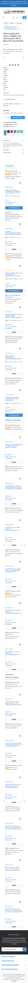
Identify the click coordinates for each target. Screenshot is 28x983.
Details (14, 249)
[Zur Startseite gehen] (14, 12)
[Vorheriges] (4, 57)
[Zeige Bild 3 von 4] (15, 65)
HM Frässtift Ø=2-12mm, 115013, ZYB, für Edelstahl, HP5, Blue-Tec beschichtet (13, 827)
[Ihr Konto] (21, 17)
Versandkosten (6, 976)
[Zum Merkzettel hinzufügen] (20, 183)
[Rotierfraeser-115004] (14, 57)
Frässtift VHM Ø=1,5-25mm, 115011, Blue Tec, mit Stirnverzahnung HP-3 (13, 786)
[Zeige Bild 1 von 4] (9, 65)
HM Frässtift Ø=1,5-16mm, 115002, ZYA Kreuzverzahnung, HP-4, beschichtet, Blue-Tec (12, 529)
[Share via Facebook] (5, 131)
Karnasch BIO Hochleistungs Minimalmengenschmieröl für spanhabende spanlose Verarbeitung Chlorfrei (13, 357)
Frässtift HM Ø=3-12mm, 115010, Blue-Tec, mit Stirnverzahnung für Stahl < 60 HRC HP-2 (14, 703)
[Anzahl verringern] (4, 117)
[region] (14, 69)
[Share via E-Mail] (5, 134)
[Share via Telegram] (21, 131)
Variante (6, 110)
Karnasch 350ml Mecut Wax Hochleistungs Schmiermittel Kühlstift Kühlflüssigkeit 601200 (13, 274)
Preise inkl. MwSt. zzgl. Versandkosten (13, 95)
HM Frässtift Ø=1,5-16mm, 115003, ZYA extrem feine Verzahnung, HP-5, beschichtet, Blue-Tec (12, 570)
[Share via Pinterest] (11, 131)
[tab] (13, 143)
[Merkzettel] (17, 17)
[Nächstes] (23, 57)
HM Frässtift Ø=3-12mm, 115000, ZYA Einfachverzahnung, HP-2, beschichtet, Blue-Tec (13, 653)
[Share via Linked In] (15, 131)
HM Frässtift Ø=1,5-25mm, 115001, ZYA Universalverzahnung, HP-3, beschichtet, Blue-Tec (13, 612)
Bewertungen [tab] (6, 149)
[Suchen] (13, 17)
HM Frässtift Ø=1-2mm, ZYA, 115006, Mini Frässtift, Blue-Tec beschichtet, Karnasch (13, 487)
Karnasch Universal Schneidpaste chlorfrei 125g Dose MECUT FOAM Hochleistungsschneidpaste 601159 (13, 191)
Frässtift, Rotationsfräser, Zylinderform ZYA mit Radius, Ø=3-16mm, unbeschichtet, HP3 (14, 446)
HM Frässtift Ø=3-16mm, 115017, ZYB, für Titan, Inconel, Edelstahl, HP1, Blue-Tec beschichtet (12, 869)
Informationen (8, 961)
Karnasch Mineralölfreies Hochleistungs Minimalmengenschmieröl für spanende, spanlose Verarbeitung (13, 316)
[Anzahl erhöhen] (8, 117)
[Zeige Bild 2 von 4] (12, 65)
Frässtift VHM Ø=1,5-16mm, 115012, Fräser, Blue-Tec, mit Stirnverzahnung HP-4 (14, 745)
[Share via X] (8, 131)
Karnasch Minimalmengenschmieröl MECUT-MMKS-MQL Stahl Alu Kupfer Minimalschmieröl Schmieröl (13, 233)
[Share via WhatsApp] (18, 131)
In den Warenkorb (18, 117)
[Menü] (3, 17)
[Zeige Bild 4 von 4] (18, 65)
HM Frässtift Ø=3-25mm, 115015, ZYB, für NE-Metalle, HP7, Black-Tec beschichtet (13, 910)
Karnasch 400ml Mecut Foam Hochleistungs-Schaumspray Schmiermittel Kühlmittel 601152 (13, 399)
